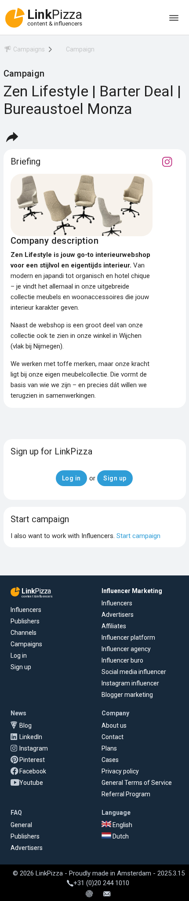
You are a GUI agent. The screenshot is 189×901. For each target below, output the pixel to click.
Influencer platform (128, 637)
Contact (113, 736)
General (21, 824)
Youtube (31, 782)
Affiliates (114, 626)
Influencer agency (126, 648)
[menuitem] (24, 51)
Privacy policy (120, 771)
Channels (23, 632)
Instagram (33, 748)
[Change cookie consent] (89, 894)
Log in (19, 655)
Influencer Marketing (132, 590)
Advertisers (118, 614)
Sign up (21, 666)
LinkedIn (30, 736)
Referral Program (126, 794)
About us (114, 725)
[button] (12, 137)
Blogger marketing (127, 694)
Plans (109, 748)
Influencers (26, 609)
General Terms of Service (137, 782)
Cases (110, 759)
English (121, 824)
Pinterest (32, 759)
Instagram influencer (130, 683)
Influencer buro (122, 660)
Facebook (32, 771)
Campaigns (26, 644)
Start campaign (138, 536)
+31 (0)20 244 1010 (101, 883)
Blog (25, 725)
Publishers (25, 621)
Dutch (120, 836)
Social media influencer (134, 671)
